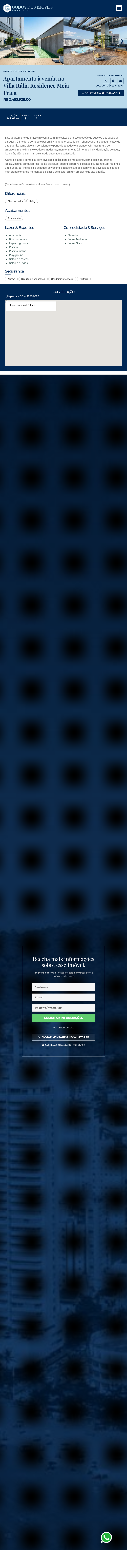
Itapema (30, 71)
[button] (119, 8)
